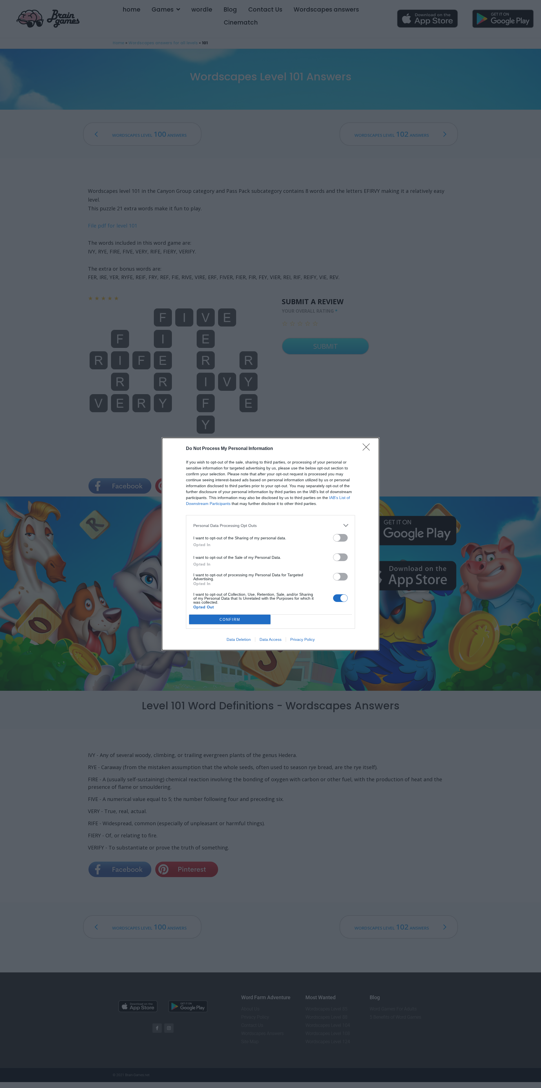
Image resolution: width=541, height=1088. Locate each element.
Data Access (270, 639)
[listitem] (270, 525)
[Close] (368, 448)
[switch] (340, 538)
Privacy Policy (302, 639)
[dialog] (270, 544)
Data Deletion (239, 639)
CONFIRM (229, 619)
